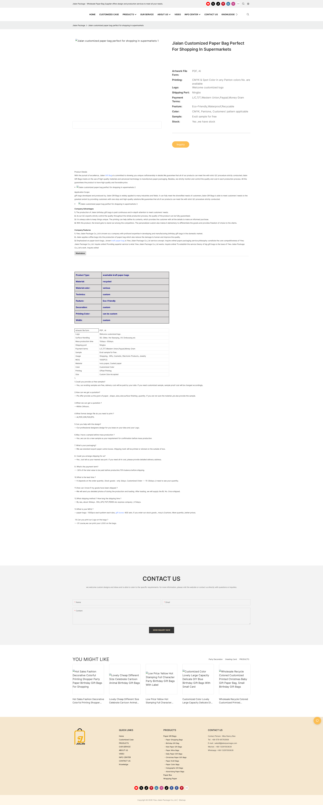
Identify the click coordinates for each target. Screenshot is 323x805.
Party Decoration (216, 659)
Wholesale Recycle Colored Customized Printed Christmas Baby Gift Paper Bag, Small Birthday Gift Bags (233, 701)
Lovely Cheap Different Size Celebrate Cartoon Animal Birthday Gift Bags (124, 701)
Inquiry (181, 144)
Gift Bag (108, 175)
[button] (236, 14)
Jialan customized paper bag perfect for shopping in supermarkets (116, 25)
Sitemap (182, 800)
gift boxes (120, 513)
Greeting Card (231, 659)
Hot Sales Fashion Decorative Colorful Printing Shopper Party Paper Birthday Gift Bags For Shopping (88, 701)
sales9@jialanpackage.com (225, 743)
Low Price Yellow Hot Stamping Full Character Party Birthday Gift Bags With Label (159, 701)
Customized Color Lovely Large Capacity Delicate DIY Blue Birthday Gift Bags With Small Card (197, 701)
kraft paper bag (118, 241)
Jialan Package (79, 25)
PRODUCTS (244, 659)
